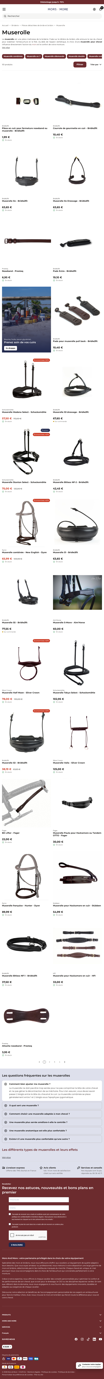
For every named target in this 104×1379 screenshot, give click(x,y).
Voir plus (6, 47)
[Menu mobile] (18, 9)
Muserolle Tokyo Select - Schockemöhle (74, 692)
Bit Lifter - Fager (11, 833)
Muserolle (60, 25)
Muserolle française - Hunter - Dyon (21, 905)
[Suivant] (64, 1062)
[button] (52, 1333)
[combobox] (52, 16)
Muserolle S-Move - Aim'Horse (69, 622)
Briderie (15, 25)
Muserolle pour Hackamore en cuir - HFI (74, 976)
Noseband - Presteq (12, 271)
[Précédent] (39, 1062)
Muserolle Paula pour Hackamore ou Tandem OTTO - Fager (77, 834)
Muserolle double (77, 56)
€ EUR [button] (6, 1347)
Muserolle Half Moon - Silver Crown (20, 692)
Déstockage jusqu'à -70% (52, 2)
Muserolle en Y (33, 56)
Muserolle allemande (54, 56)
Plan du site (38, 1375)
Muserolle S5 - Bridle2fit (14, 622)
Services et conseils (91, 1168)
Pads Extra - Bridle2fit (64, 271)
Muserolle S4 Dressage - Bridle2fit (71, 201)
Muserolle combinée (13, 56)
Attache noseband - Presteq (17, 1046)
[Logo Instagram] (82, 1339)
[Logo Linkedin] (94, 1339)
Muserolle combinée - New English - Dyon (24, 552)
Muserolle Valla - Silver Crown (69, 763)
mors (34, 44)
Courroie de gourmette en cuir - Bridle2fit (75, 128)
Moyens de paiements (10, 1355)
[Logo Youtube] (100, 1339)
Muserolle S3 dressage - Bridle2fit (71, 412)
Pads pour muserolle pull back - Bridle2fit (75, 341)
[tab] (52, 1091)
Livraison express (15, 1168)
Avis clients (50, 1168)
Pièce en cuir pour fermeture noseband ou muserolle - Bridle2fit (24, 129)
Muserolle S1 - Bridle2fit (65, 552)
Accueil (5, 25)
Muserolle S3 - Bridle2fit (14, 763)
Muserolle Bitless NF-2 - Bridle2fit (71, 482)
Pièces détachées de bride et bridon (37, 25)
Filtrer (80, 64)
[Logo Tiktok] (88, 1339)
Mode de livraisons (9, 1363)
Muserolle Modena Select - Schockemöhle (24, 412)
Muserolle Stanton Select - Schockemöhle (24, 482)
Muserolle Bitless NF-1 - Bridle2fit (19, 976)
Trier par (94, 64)
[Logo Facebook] (76, 1339)
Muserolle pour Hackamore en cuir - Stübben (77, 905)
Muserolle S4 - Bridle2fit (15, 201)
